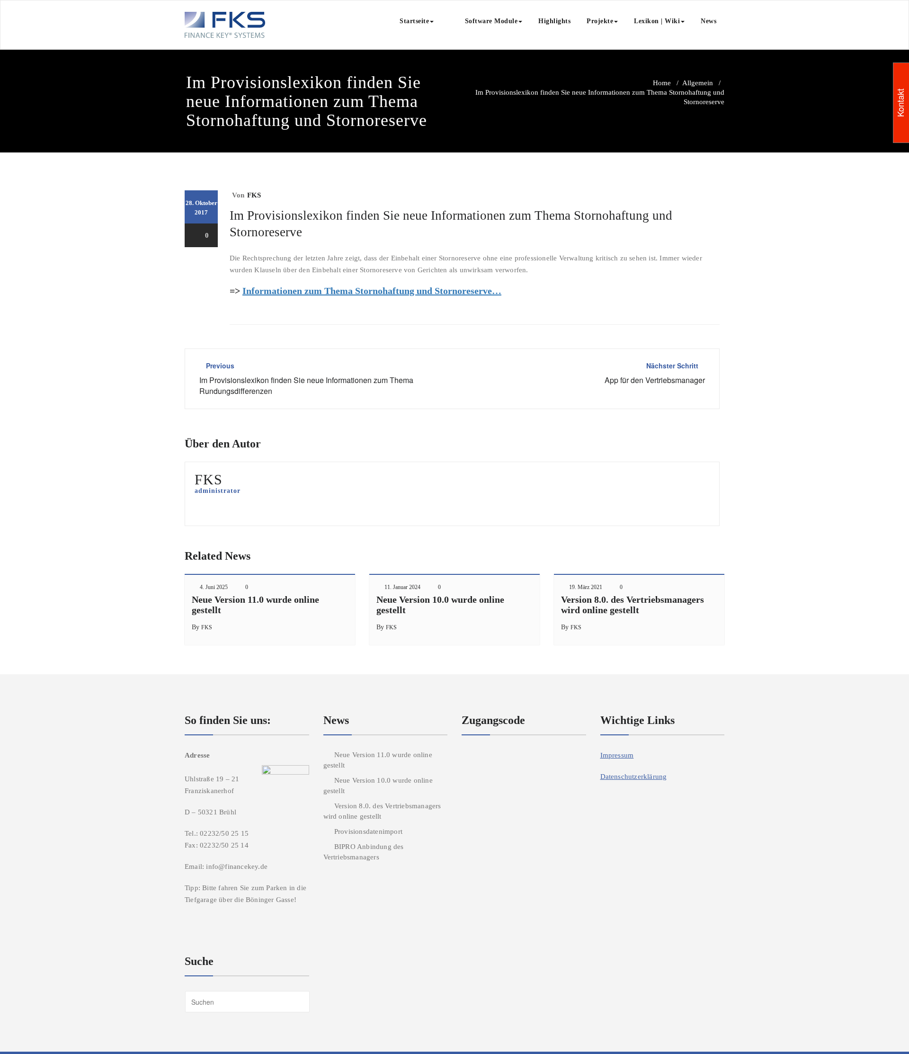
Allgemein (697, 83)
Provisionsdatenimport (368, 831)
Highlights (554, 21)
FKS (254, 195)
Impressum (617, 755)
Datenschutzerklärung (633, 776)
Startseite (414, 21)
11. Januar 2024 (402, 587)
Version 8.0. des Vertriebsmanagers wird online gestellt (632, 604)
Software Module (483, 21)
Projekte (600, 21)
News (708, 21)
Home (662, 83)
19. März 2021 (585, 587)
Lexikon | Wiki (657, 21)
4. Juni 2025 (214, 587)
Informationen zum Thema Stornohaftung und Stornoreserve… (371, 291)
